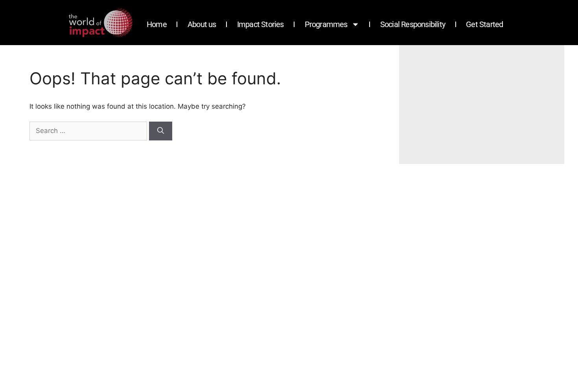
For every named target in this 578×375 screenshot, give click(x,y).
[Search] (160, 131)
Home (157, 24)
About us (202, 24)
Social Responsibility (412, 24)
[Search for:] (89, 131)
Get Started (484, 24)
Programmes (326, 24)
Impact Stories (260, 24)
